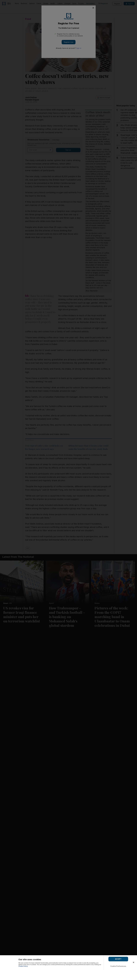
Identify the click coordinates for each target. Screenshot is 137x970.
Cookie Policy (23, 966)
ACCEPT (118, 959)
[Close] (133, 962)
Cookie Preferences (118, 966)
